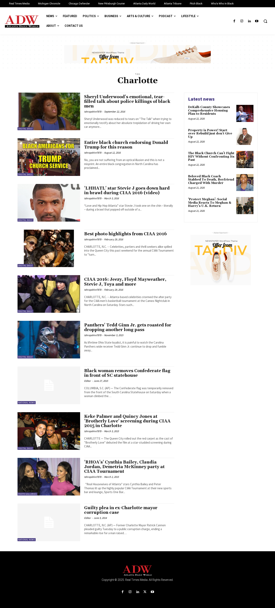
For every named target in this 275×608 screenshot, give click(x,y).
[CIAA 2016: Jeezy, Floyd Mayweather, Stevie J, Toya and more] (49, 294)
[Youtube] (256, 21)
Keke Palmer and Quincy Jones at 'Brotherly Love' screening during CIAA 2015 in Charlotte (127, 421)
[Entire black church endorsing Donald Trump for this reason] (49, 157)
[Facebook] (234, 21)
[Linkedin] (249, 21)
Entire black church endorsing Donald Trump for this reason (126, 145)
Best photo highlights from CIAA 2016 (125, 234)
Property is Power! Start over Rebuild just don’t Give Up (210, 133)
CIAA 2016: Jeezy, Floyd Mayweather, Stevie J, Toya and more (125, 282)
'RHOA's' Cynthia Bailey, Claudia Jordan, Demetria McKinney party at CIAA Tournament (124, 467)
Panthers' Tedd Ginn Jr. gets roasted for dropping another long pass (127, 327)
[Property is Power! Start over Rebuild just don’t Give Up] (244, 136)
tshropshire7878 (92, 111)
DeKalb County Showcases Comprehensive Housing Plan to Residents (209, 110)
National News (26, 402)
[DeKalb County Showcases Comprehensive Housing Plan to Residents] (244, 113)
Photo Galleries (27, 494)
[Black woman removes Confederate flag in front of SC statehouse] (49, 385)
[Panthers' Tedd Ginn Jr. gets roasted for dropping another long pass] (49, 339)
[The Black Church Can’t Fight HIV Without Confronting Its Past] (244, 159)
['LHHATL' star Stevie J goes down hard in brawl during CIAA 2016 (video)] (49, 203)
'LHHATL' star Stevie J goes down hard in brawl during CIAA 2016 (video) (127, 191)
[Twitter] (145, 592)
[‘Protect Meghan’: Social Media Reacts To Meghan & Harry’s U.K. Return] (244, 205)
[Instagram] (241, 21)
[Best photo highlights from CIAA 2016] (49, 248)
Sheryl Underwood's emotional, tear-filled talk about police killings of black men (127, 101)
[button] (265, 21)
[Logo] (137, 570)
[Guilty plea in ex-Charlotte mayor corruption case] (49, 522)
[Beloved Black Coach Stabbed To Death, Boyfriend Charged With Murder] (244, 182)
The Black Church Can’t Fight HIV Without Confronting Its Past (211, 156)
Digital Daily (25, 128)
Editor (87, 381)
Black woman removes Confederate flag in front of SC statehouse (127, 373)
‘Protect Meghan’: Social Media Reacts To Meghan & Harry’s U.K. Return (209, 202)
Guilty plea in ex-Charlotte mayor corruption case (120, 510)
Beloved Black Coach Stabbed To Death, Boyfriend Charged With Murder (211, 179)
